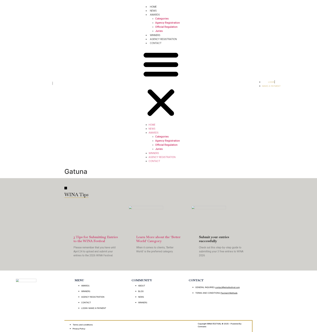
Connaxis (202, 326)
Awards (155, 14)
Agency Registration (167, 22)
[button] (161, 84)
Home (153, 6)
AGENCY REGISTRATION (163, 39)
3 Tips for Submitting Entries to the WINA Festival (95, 239)
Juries (159, 31)
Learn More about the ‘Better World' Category (158, 239)
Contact (155, 43)
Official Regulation (166, 26)
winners (155, 35)
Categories (162, 18)
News (153, 10)
